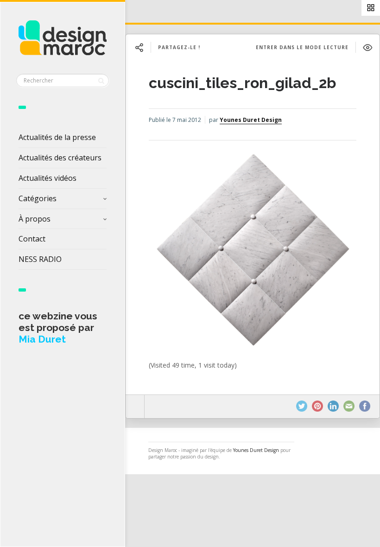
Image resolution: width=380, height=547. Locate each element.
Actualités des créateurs (60, 158)
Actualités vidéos (47, 178)
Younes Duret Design (251, 120)
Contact (32, 239)
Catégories (38, 198)
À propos (35, 219)
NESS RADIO (40, 259)
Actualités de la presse (57, 137)
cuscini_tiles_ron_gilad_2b (242, 82)
